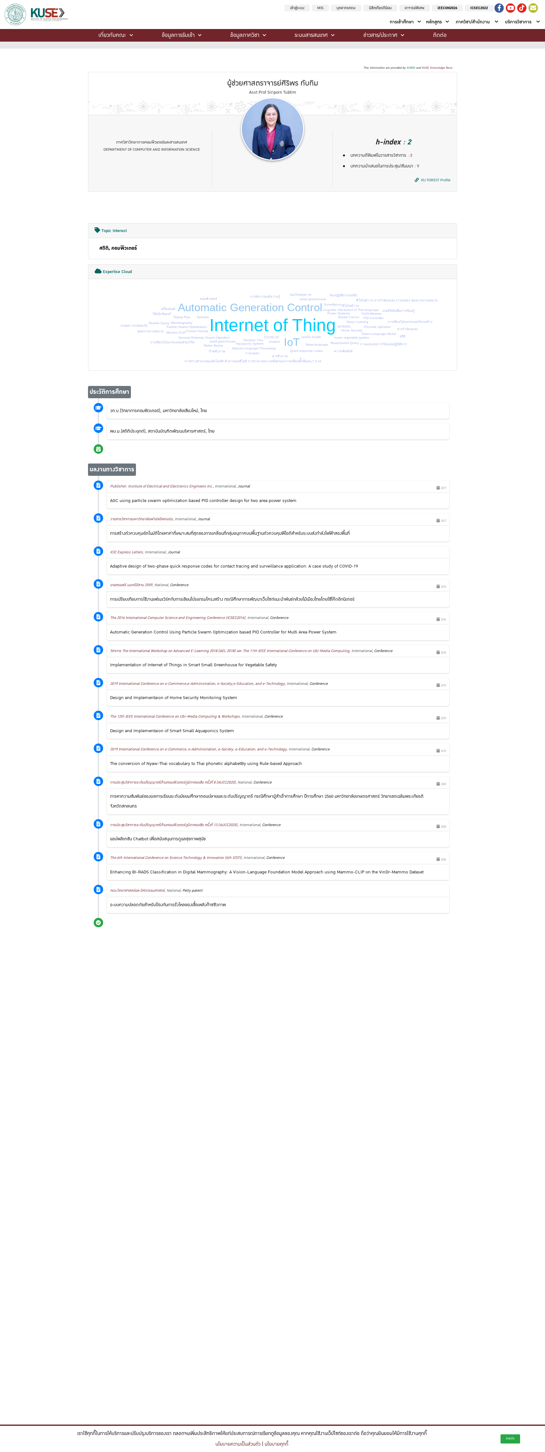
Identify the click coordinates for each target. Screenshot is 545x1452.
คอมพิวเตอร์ (208, 298)
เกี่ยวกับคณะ (112, 35)
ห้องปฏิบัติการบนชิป (343, 295)
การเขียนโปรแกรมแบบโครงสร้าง (410, 322)
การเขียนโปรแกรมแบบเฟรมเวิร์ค (172, 342)
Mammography (181, 322)
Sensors (203, 317)
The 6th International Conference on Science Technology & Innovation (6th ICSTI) (176, 858)
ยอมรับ (510, 1438)
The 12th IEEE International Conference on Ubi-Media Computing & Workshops (175, 717)
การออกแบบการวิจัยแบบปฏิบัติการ (383, 344)
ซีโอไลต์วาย (350, 305)
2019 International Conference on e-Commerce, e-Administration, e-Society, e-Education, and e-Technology (198, 749)
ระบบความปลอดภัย (134, 325)
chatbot (274, 341)
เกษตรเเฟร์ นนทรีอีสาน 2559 (131, 585)
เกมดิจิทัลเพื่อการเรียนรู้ (398, 310)
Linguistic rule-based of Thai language (351, 310)
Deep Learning (357, 322)
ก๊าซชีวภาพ (217, 351)
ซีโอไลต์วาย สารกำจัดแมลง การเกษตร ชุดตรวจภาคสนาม (396, 300)
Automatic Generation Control (250, 307)
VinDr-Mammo (371, 313)
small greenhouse (223, 341)
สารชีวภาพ (280, 356)
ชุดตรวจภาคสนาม (150, 331)
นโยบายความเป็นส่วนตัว (238, 1444)
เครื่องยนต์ (168, 309)
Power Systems (338, 313)
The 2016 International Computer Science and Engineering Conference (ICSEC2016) (177, 618)
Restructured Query (345, 343)
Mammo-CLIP (176, 332)
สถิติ (403, 336)
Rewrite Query (159, 323)
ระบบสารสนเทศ (311, 35)
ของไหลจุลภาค (300, 294)
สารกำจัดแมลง (407, 329)
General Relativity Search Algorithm (204, 337)
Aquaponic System (249, 343)
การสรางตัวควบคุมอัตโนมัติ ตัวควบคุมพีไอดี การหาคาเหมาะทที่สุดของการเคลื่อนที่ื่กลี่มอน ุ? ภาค (253, 361)
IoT (292, 342)
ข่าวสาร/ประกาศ (380, 35)
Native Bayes (213, 345)
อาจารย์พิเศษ (414, 8)
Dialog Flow (181, 317)
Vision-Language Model (378, 333)
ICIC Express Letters (126, 552)
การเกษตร (252, 353)
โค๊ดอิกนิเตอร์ (161, 314)
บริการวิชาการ (518, 22)
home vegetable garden (351, 337)
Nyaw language (317, 344)
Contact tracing (197, 331)
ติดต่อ (440, 35)
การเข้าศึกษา (402, 22)
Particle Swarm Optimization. (187, 327)
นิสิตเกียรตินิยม (380, 8)
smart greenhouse (313, 299)
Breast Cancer (348, 317)
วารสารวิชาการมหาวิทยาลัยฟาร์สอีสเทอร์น (141, 519)
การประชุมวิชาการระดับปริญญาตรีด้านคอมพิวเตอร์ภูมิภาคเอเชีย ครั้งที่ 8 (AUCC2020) (173, 782)
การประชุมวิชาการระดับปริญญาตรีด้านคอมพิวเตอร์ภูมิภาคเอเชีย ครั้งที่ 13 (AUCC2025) (173, 825)
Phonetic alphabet (377, 327)
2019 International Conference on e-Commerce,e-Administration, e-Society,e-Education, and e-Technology (197, 684)
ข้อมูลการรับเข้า (178, 35)
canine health (311, 337)
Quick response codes (306, 351)
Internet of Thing (272, 325)
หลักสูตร (434, 22)
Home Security (351, 330)
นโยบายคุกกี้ (276, 1444)
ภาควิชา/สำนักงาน (473, 22)
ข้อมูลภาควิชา (244, 35)
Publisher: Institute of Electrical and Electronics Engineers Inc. (161, 486)
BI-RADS (344, 326)
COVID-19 (271, 337)
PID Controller (373, 318)
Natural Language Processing (254, 348)
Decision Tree (253, 340)
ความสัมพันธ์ (343, 351)
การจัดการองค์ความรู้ (265, 296)
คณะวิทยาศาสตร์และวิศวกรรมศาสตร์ (137, 891)
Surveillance (333, 304)
